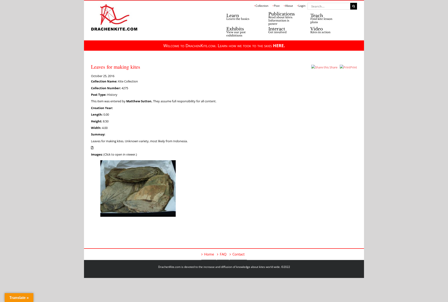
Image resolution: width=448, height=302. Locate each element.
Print (353, 67)
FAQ (223, 254)
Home (209, 254)
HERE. (279, 45)
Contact (238, 254)
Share (333, 67)
